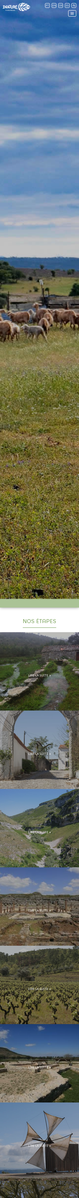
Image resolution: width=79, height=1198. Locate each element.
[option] (39, 299)
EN (54, 5)
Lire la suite (38, 675)
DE (60, 5)
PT (47, 5)
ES (67, 5)
